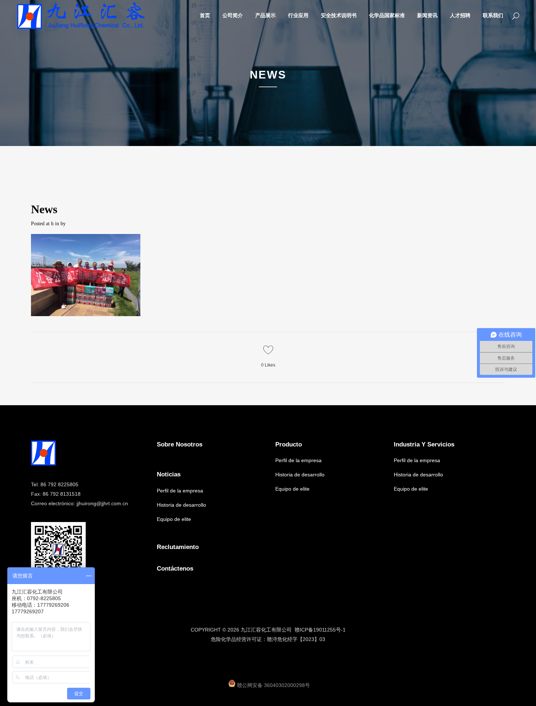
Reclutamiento (178, 547)
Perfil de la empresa (180, 491)
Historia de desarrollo (181, 505)
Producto (288, 444)
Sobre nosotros (179, 444)
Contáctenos (175, 568)
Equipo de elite (174, 519)
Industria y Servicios (424, 444)
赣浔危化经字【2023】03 (296, 639)
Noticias (168, 474)
